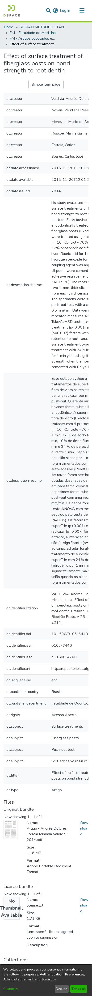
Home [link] (9, 27)
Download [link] (84, 828)
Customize (11, 989)
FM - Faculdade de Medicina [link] (32, 32)
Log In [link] (65, 10)
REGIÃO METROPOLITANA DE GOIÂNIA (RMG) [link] (43, 27)
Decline (61, 989)
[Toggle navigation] (81, 10)
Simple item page (46, 84)
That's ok (78, 989)
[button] (12, 11)
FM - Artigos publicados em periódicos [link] (33, 38)
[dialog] (46, 980)
